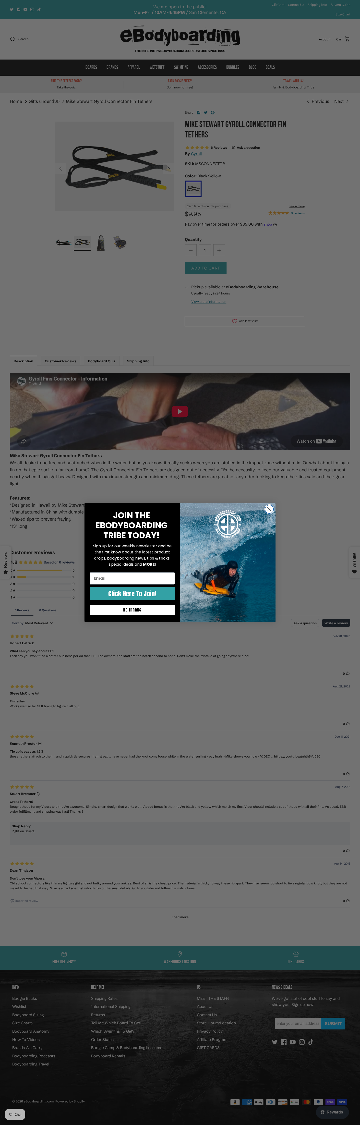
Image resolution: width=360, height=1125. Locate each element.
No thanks (132, 610)
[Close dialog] (269, 509)
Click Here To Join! (132, 594)
